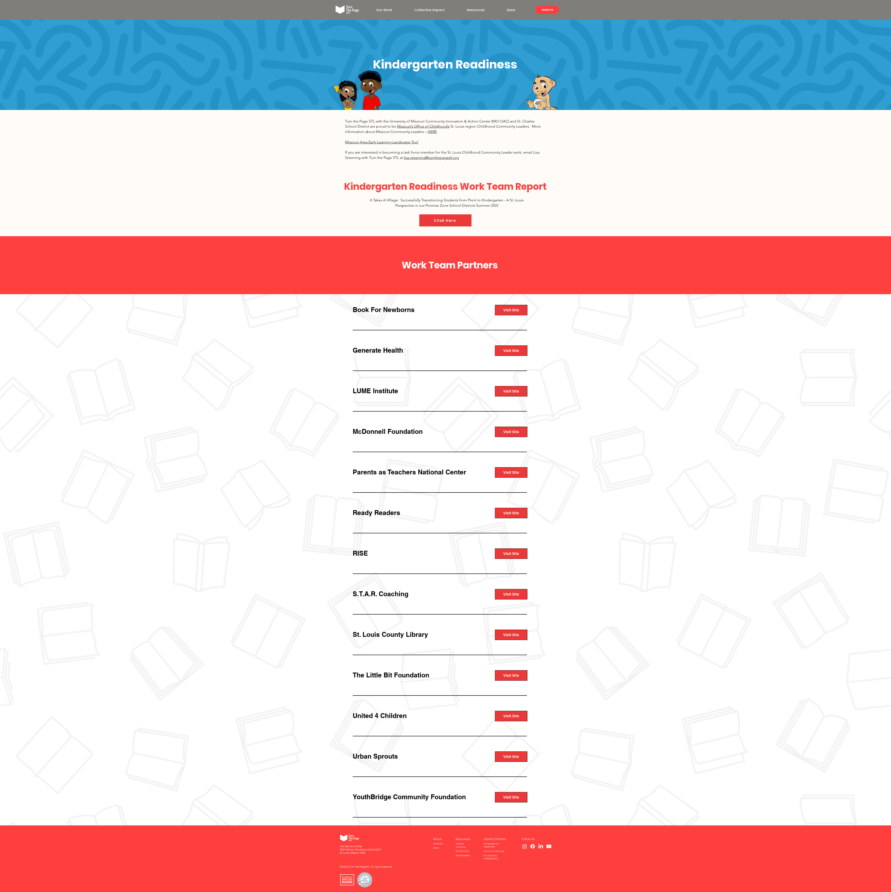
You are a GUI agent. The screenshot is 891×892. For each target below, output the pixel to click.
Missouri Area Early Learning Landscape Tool (381, 142)
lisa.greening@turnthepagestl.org (431, 157)
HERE (432, 131)
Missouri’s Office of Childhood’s (423, 126)
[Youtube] (549, 846)
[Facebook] (533, 846)
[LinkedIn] (541, 846)
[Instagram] (524, 846)
